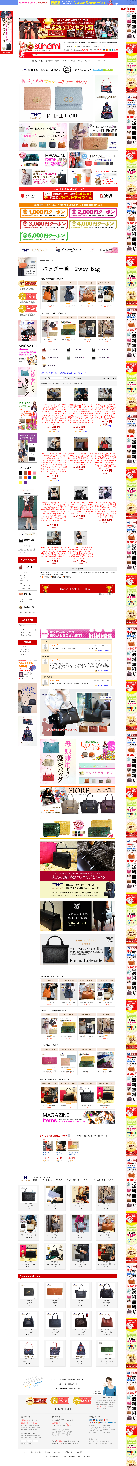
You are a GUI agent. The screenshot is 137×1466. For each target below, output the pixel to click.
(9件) (57, 431)
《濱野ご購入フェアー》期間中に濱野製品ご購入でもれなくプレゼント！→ (63, 373)
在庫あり (69, 378)
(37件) (57, 480)
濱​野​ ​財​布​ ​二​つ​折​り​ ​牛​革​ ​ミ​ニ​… (60, 1154)
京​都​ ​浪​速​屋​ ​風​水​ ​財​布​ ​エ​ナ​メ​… (73, 1154)
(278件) (84, 431)
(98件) (109, 426)
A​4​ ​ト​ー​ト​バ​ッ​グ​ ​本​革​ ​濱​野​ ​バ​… (47, 1154)
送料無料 (78, 378)
